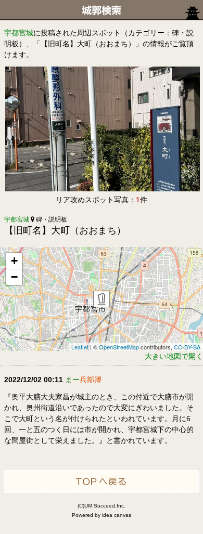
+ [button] (14, 260)
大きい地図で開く (174, 356)
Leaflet (79, 347)
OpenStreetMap (119, 347)
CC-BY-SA (187, 347)
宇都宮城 (18, 33)
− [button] (14, 276)
